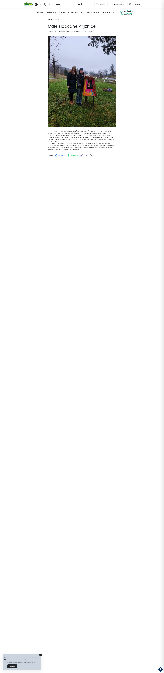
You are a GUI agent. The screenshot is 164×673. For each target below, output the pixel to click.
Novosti (91, 31)
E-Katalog (136, 4)
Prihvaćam (12, 666)
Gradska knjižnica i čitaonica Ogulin (63, 4)
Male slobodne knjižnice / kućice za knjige (77, 31)
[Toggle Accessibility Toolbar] (160, 669)
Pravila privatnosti (28, 662)
